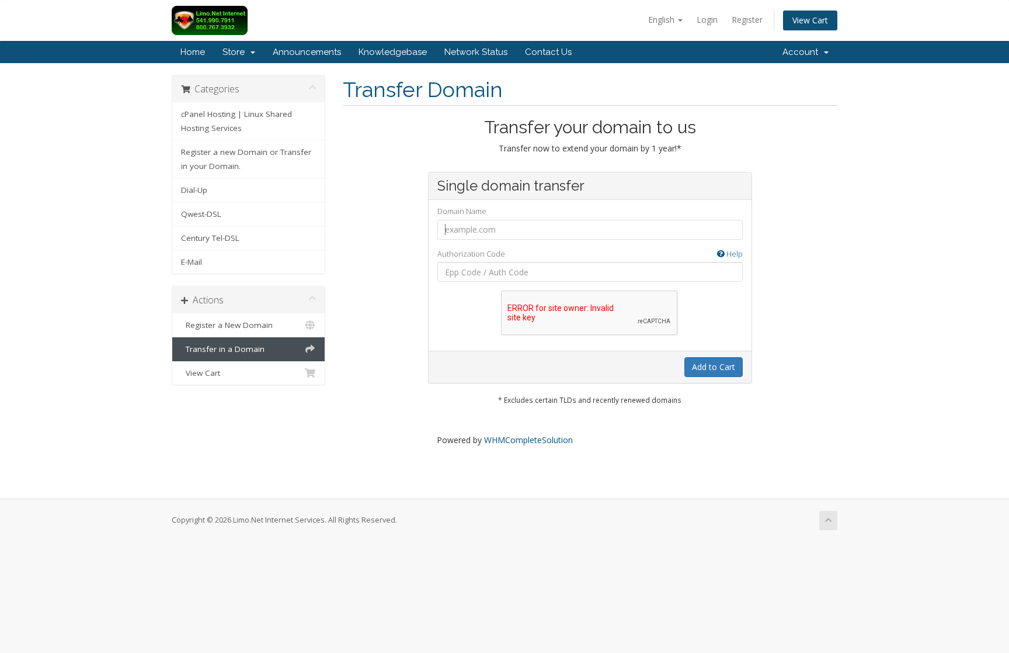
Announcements (307, 52)
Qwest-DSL (201, 214)
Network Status (475, 52)
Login (707, 19)
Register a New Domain (227, 325)
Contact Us (548, 52)
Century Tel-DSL (210, 238)
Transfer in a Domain (223, 349)
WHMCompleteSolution (528, 439)
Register (747, 19)
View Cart (810, 20)
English (662, 19)
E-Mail (191, 262)
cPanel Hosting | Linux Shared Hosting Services (236, 121)
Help (734, 253)
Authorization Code (590, 253)
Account (802, 52)
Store (235, 52)
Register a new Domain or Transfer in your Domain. (246, 159)
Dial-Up (194, 190)
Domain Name (461, 211)
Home (192, 52)
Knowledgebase (393, 52)
